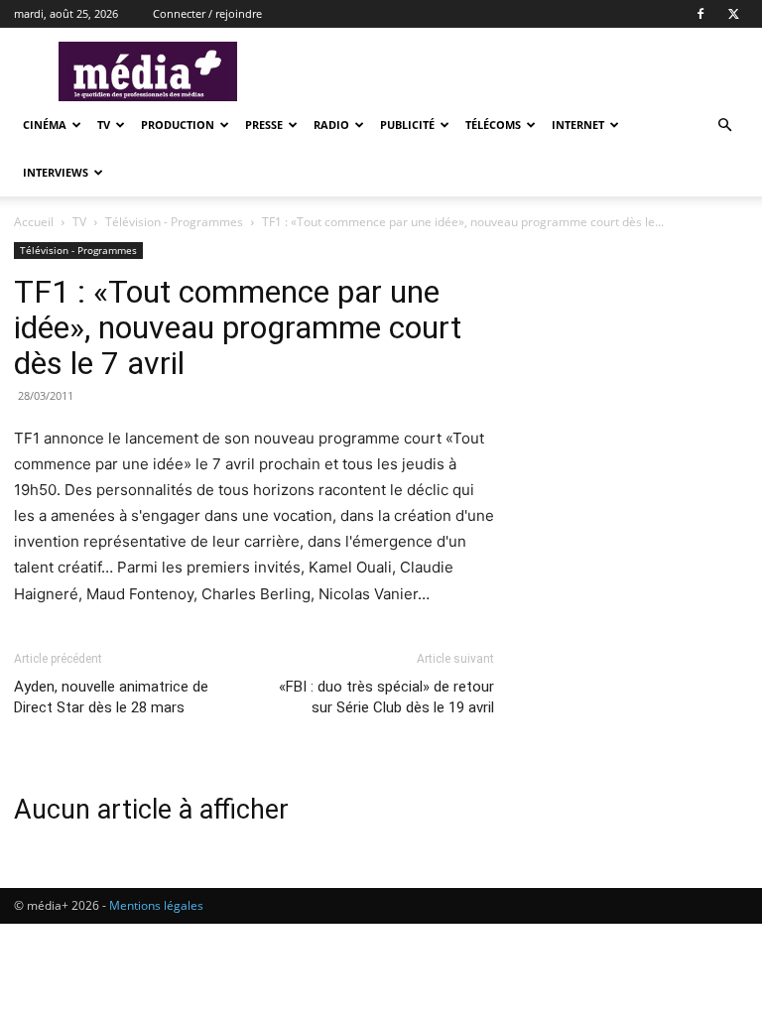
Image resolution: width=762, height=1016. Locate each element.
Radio (331, 124)
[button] (724, 125)
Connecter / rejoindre (207, 13)
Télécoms (493, 124)
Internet (578, 124)
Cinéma (44, 124)
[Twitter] (733, 14)
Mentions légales (156, 905)
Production (177, 124)
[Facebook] (700, 14)
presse (264, 124)
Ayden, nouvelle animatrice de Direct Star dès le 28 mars (111, 697)
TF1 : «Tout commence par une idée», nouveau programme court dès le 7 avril (237, 327)
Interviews (55, 172)
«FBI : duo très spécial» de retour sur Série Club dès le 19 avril (386, 697)
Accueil (34, 221)
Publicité (407, 124)
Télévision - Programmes (174, 221)
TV (103, 124)
